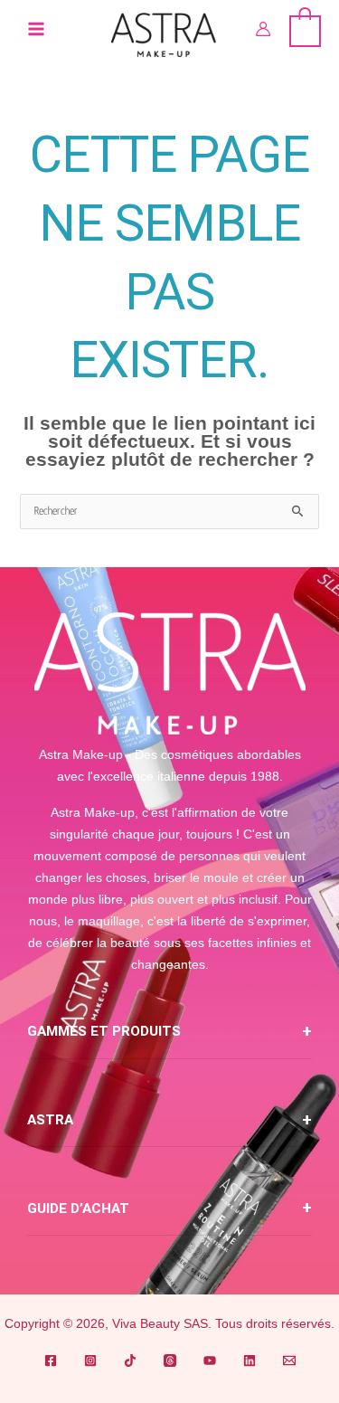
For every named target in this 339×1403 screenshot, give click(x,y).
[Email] (289, 1360)
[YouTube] (209, 1360)
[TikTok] (130, 1360)
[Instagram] (90, 1360)
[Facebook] (50, 1360)
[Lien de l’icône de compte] (263, 29)
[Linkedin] (249, 1360)
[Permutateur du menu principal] (36, 29)
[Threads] (170, 1360)
